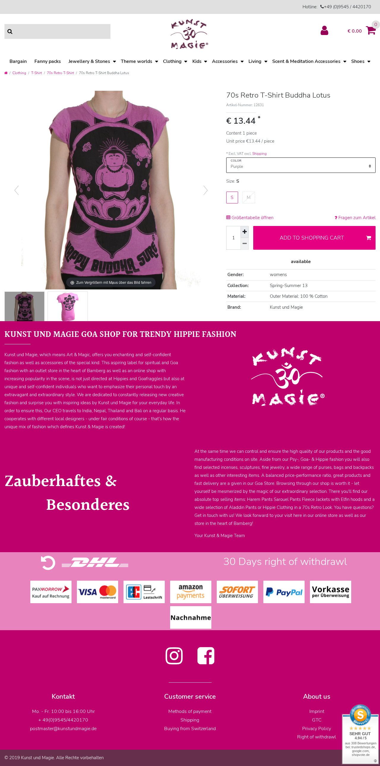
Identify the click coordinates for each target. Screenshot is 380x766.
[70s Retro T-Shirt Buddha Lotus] (24, 307)
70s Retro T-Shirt (60, 73)
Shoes (358, 61)
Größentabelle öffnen (251, 218)
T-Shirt (36, 73)
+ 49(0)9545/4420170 (63, 720)
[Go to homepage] (5, 73)
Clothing (172, 61)
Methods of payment (189, 711)
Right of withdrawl (316, 737)
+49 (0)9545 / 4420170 (347, 7)
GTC (317, 720)
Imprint (316, 711)
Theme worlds (136, 61)
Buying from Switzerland (190, 728)
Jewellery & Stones (89, 61)
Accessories (225, 61)
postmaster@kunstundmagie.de (63, 728)
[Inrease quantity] (244, 232)
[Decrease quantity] (244, 244)
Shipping (259, 153)
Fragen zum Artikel (356, 218)
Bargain (18, 61)
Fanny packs (47, 61)
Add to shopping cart (312, 237)
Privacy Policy (316, 728)
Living (255, 61)
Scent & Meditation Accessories (306, 61)
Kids (197, 61)
